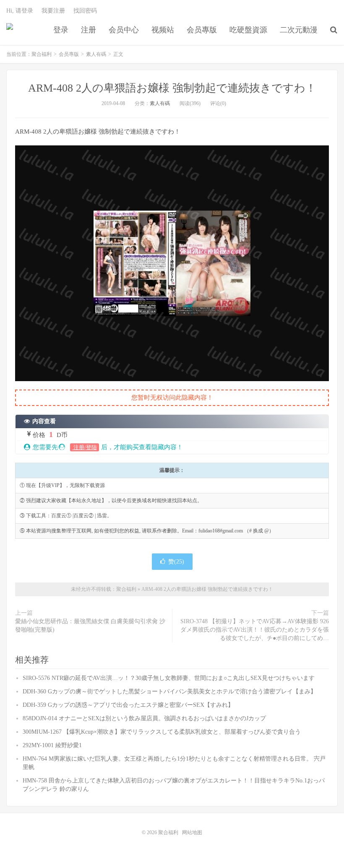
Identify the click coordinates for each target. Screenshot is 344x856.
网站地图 (192, 832)
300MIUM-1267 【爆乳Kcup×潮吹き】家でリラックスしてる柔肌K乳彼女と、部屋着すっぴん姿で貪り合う (162, 732)
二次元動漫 (299, 30)
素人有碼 (96, 54)
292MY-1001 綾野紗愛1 (52, 745)
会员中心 (124, 30)
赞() (176, 561)
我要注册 (53, 11)
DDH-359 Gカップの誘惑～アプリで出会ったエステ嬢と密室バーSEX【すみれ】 (128, 705)
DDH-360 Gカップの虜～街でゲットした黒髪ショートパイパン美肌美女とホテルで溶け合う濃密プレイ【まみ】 (169, 691)
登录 (60, 30)
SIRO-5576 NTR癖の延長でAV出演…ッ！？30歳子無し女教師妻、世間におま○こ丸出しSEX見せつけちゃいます (169, 678)
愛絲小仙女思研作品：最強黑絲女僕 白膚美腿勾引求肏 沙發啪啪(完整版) (90, 625)
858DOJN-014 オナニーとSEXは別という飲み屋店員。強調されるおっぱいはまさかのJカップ (144, 718)
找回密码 (85, 11)
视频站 (162, 30)
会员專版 (202, 30)
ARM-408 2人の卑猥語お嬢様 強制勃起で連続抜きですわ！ (172, 88)
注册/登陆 (84, 447)
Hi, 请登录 (19, 11)
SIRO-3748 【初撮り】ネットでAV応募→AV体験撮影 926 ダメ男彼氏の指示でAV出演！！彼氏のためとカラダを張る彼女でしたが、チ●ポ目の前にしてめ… (254, 629)
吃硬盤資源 (248, 30)
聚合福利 (9, 30)
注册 (88, 30)
